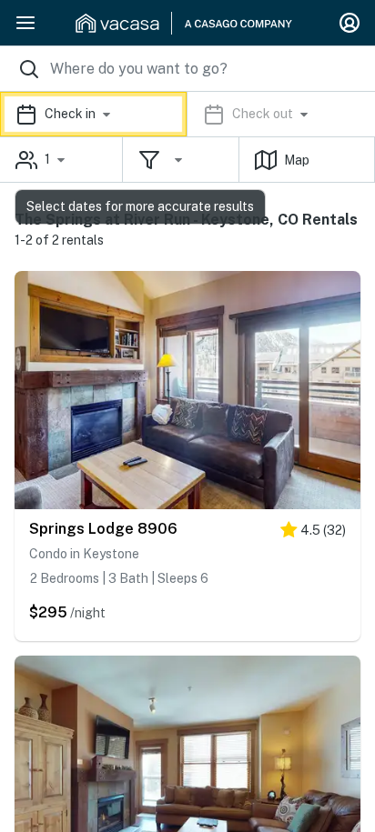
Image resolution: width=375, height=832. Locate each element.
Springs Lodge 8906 (103, 528)
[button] (187, 114)
